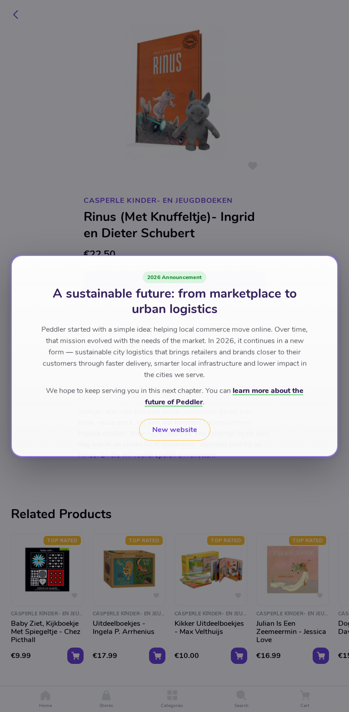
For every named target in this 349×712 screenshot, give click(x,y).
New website (174, 430)
